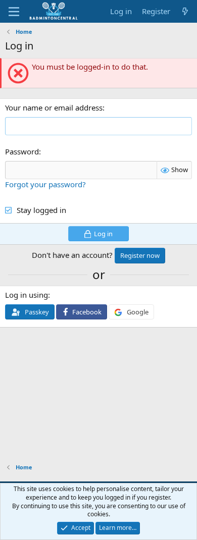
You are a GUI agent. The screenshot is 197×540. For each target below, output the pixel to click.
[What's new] (185, 11)
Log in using (26, 295)
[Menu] (14, 12)
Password (22, 151)
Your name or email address (54, 107)
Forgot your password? (45, 184)
